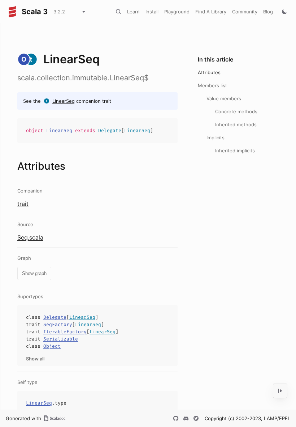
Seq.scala (30, 237)
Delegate (109, 130)
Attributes (209, 72)
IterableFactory (65, 332)
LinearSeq (63, 101)
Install (151, 11)
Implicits (215, 137)
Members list (212, 85)
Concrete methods (236, 111)
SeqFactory (57, 324)
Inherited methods (236, 124)
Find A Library (210, 11)
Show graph (34, 273)
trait (23, 203)
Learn (133, 11)
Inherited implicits (235, 150)
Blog (268, 11)
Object (52, 346)
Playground (177, 11)
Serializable (60, 339)
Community (244, 11)
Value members (223, 98)
